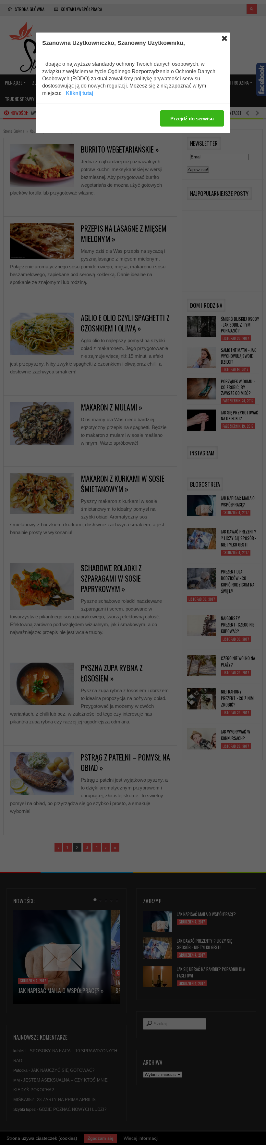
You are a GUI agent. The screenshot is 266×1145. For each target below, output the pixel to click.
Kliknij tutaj (79, 93)
